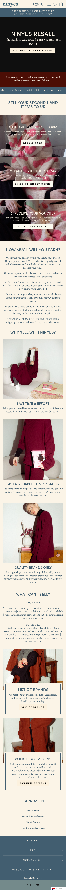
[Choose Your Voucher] (33, 220)
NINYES (32, 840)
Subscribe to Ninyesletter (32, 869)
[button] (58, 888)
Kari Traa (40, 90)
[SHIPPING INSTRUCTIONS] (33, 178)
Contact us (32, 860)
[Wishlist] (55, 4)
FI (36, 3)
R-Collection (8, 90)
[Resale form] (33, 136)
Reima (53, 90)
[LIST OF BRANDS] (33, 683)
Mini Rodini (25, 90)
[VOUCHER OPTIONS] (33, 755)
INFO (32, 850)
